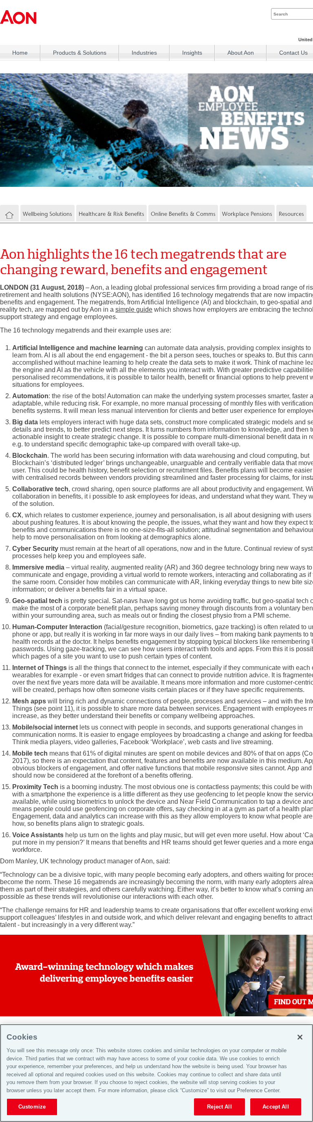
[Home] (9, 215)
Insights (192, 52)
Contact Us (293, 52)
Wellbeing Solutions (47, 214)
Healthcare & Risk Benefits (111, 214)
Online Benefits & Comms (183, 214)
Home (20, 52)
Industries (144, 52)
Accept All (275, 1107)
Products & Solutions (79, 52)
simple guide (133, 309)
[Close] (300, 1037)
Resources (291, 214)
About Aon (240, 52)
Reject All (219, 1107)
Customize (32, 1107)
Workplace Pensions (247, 214)
